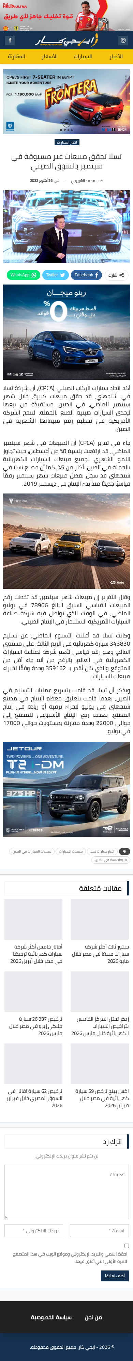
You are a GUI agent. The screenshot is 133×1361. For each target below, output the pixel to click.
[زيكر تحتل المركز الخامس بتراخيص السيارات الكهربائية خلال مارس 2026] (100, 991)
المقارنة (16, 56)
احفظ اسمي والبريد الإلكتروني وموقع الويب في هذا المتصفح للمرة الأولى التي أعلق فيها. (70, 1257)
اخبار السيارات (67, 142)
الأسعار (50, 56)
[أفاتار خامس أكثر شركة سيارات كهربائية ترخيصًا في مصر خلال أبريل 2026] (33, 919)
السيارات (83, 56)
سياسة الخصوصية (51, 1317)
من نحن (93, 1317)
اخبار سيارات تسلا (102, 851)
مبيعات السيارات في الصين (32, 851)
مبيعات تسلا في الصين (111, 860)
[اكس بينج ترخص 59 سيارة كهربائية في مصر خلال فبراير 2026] (100, 1063)
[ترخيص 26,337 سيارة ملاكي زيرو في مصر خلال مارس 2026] (33, 991)
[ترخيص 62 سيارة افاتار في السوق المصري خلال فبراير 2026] (33, 1063)
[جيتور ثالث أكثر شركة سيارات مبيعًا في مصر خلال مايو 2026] (100, 919)
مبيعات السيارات (71, 851)
